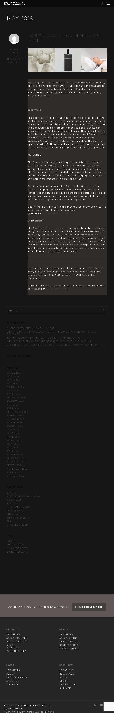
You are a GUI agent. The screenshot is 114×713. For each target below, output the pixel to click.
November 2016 (17, 469)
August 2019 (15, 426)
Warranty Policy (14, 712)
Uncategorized (17, 525)
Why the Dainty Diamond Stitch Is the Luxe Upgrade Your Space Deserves (51, 333)
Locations (66, 670)
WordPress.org (17, 552)
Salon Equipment (18, 638)
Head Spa (13, 503)
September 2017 (17, 465)
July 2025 (13, 376)
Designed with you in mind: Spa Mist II (65, 38)
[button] (108, 3)
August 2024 (15, 387)
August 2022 (15, 415)
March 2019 (14, 440)
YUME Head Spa (16, 651)
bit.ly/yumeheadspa (56, 213)
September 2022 (17, 412)
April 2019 (13, 437)
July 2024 (13, 390)
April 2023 (14, 408)
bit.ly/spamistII (56, 289)
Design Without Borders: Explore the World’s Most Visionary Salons (56, 345)
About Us (12, 681)
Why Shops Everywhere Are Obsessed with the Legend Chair (49, 341)
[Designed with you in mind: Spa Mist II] (67, 77)
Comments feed (17, 548)
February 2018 (16, 458)
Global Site (67, 684)
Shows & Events (18, 518)
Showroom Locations (89, 607)
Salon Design (68, 638)
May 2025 (13, 383)
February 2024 (17, 398)
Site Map (65, 688)
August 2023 (15, 401)
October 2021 (16, 419)
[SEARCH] (102, 3)
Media (63, 677)
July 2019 (13, 430)
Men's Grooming (18, 507)
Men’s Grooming (17, 641)
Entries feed (15, 545)
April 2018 (14, 451)
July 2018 (13, 444)
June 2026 (13, 373)
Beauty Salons (69, 641)
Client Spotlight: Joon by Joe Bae (30, 328)
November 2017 (17, 462)
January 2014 (16, 476)
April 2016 (14, 472)
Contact (12, 684)
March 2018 (15, 454)
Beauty (12, 493)
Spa (9, 521)
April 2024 (14, 394)
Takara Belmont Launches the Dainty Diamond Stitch (44, 338)
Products (13, 634)
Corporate (14, 500)
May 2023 (13, 405)
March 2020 (15, 422)
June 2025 (13, 380)
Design (11, 674)
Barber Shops (68, 645)
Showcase (14, 514)
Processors (15, 510)
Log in (11, 541)
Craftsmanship (16, 677)
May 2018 (13, 447)
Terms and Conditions (40, 712)
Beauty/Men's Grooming (23, 496)
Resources (66, 674)
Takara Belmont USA (14, 52)
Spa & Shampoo (12, 646)
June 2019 (13, 433)
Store (63, 681)
